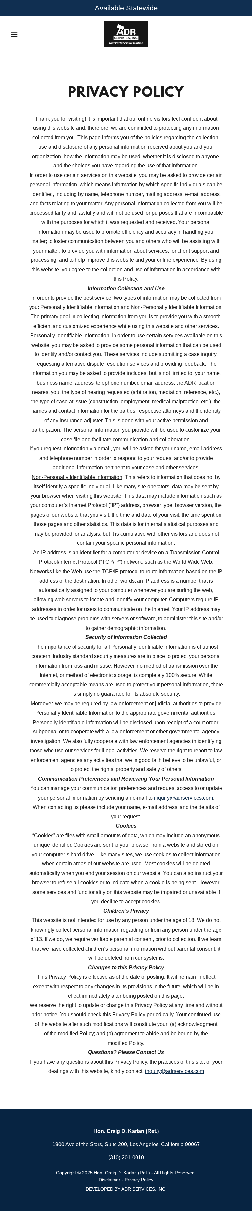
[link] (126, 34)
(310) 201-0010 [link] (126, 1157)
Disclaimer (109, 1179)
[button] (25, 34)
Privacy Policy (139, 1179)
